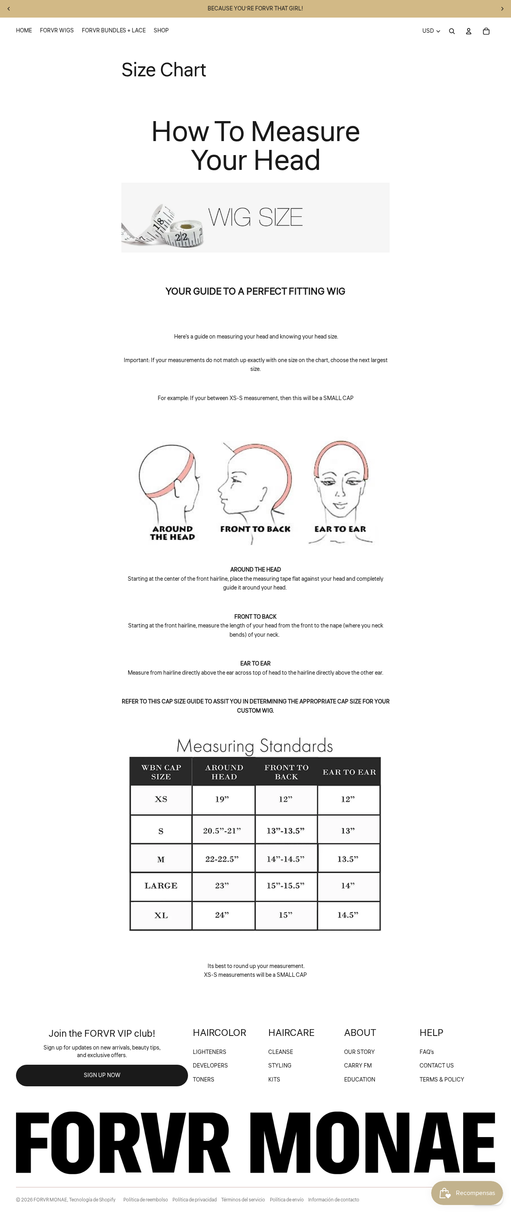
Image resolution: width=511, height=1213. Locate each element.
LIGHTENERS (209, 1052)
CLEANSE (280, 1052)
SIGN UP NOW (102, 1076)
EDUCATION (359, 1080)
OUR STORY (359, 1052)
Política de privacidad (194, 1200)
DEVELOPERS (210, 1066)
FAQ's (427, 1052)
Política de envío (287, 1200)
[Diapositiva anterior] (9, 9)
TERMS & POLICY (442, 1080)
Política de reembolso (145, 1200)
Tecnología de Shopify (92, 1200)
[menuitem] (24, 31)
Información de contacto (333, 1200)
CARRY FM (358, 1066)
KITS (274, 1080)
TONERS (203, 1080)
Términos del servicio (243, 1200)
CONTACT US (437, 1066)
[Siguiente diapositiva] (502, 9)
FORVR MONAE (50, 1200)
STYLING (279, 1066)
